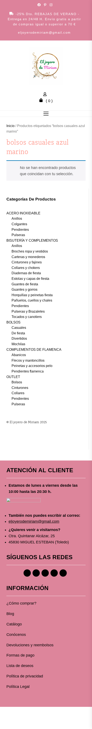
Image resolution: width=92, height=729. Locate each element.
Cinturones (20, 388)
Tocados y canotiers (27, 317)
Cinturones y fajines (27, 262)
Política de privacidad (24, 676)
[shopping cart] (42, 101)
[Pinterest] (45, 573)
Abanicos (19, 355)
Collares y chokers (26, 268)
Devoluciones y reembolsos (29, 645)
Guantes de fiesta (25, 284)
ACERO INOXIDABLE (23, 213)
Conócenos (16, 634)
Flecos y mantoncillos (28, 360)
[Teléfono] (54, 573)
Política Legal (18, 686)
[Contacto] (63, 573)
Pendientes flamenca (28, 371)
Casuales (19, 327)
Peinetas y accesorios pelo (32, 366)
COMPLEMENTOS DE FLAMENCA (33, 349)
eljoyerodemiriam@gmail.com (44, 32)
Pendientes (20, 229)
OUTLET (13, 377)
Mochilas (18, 344)
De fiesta (18, 333)
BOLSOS (13, 322)
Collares (18, 393)
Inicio (10, 126)
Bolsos (17, 382)
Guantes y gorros (24, 289)
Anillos (17, 218)
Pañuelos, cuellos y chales (32, 300)
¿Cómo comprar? (21, 603)
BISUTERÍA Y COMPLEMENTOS (32, 240)
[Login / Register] (46, 95)
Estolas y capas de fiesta (30, 278)
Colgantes (19, 224)
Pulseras (18, 235)
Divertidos (19, 338)
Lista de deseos (19, 666)
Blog (10, 614)
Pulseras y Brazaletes (28, 311)
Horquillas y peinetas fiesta (32, 295)
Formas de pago (20, 655)
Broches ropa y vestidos (30, 251)
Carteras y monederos (28, 257)
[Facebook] (27, 573)
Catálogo (14, 624)
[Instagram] (36, 573)
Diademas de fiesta (26, 273)
